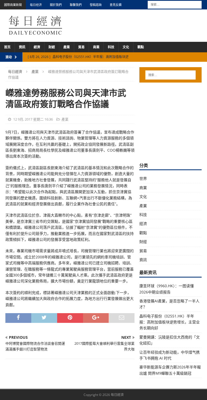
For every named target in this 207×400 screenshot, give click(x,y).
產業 (66, 47)
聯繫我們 (76, 5)
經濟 (37, 47)
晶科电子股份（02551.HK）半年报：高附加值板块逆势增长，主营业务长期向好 (169, 322)
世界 (143, 178)
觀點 (140, 47)
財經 (52, 47)
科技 (111, 47)
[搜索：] (175, 4)
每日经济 (36, 5)
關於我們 (56, 5)
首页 (7, 47)
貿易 (81, 47)
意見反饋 (116, 5)
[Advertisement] (173, 121)
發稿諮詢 (96, 5)
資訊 (22, 47)
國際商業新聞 (13, 5)
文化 (126, 47)
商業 (96, 47)
